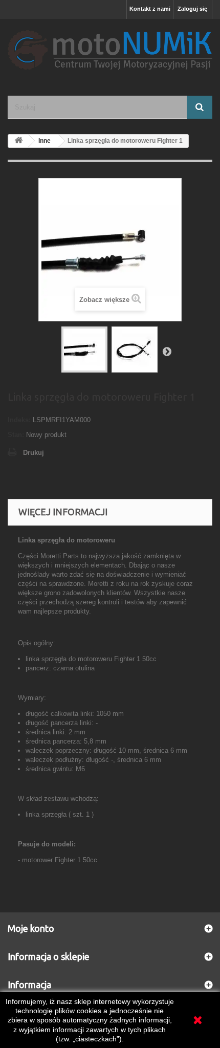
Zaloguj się (192, 9)
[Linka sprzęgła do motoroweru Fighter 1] (84, 349)
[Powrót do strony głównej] (18, 141)
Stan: (16, 435)
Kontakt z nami (149, 9)
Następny (167, 351)
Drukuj (33, 452)
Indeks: (19, 420)
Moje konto (31, 928)
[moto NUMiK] (110, 48)
